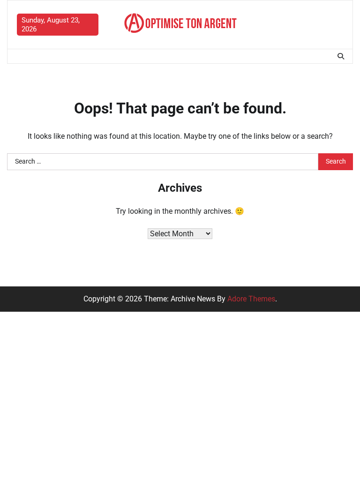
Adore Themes (251, 298)
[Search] (341, 56)
